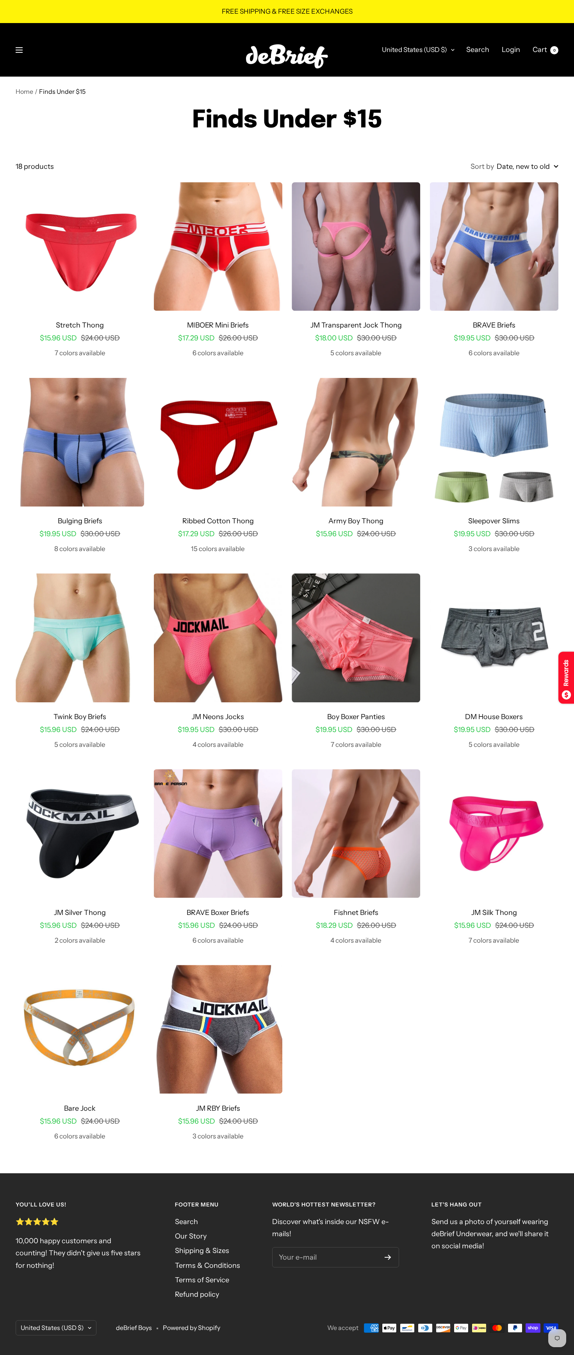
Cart (544, 49)
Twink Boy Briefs (79, 716)
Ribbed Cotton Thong (218, 521)
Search (477, 49)
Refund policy (197, 1294)
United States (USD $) (414, 50)
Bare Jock (80, 1108)
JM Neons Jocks (218, 716)
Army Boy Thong (355, 521)
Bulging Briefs (80, 521)
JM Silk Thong (494, 912)
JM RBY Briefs (218, 1108)
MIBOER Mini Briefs (218, 325)
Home (24, 91)
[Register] (388, 1257)
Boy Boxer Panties (356, 716)
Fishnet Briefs (356, 912)
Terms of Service (202, 1280)
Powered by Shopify (191, 1328)
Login (511, 49)
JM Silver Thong (80, 912)
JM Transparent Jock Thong (356, 325)
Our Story (191, 1236)
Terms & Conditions (207, 1265)
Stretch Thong (80, 325)
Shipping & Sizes (202, 1250)
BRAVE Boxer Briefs (218, 912)
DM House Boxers (494, 716)
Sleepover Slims (494, 521)
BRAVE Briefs (494, 325)
